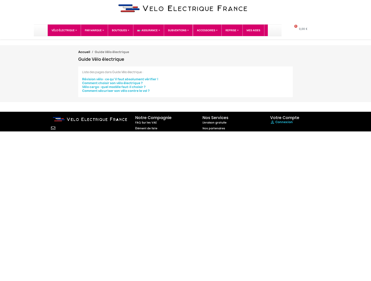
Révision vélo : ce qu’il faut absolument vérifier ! (120, 79)
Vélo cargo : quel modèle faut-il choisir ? (114, 87)
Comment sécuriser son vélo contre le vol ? (116, 91)
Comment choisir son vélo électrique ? (112, 83)
